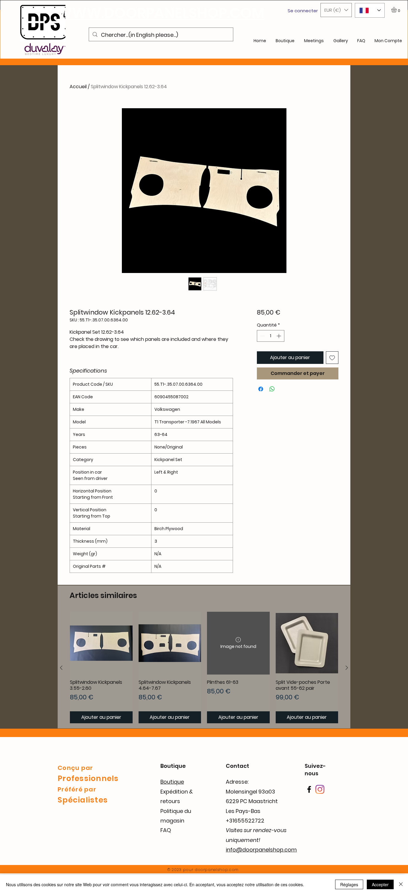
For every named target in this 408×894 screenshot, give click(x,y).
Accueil (78, 86)
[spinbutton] (270, 335)
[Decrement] (262, 335)
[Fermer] (400, 884)
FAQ (165, 830)
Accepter (380, 884)
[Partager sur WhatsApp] (272, 389)
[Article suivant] (346, 667)
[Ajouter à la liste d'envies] (332, 357)
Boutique (172, 781)
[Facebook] (309, 789)
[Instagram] (319, 789)
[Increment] (279, 335)
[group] (204, 667)
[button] (336, 10)
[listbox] (336, 10)
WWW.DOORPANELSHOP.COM (161, 13)
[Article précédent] (61, 667)
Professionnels (88, 778)
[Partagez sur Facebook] (260, 389)
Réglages (349, 884)
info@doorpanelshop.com (261, 849)
